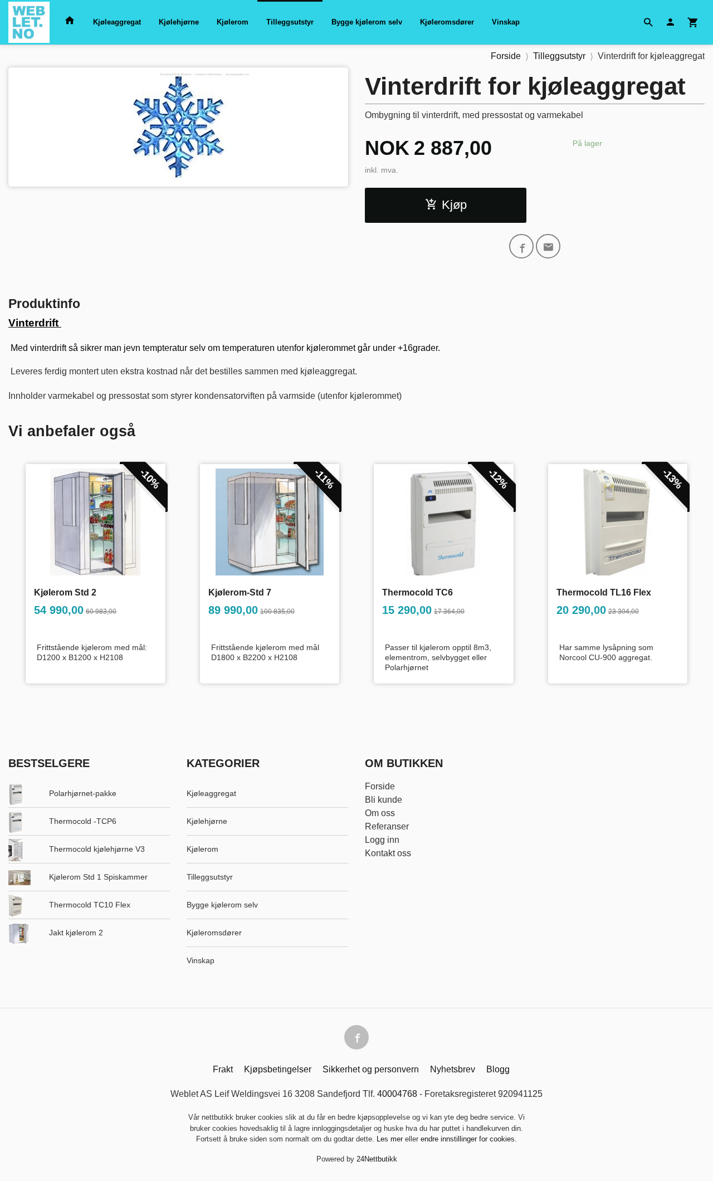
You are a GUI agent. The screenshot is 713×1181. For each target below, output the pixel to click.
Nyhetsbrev (452, 1069)
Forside (506, 56)
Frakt (223, 1069)
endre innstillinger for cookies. (469, 1139)
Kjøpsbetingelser (277, 1069)
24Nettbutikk (376, 1159)
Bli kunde (383, 799)
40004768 (397, 1094)
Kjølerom (232, 22)
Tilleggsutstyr (290, 22)
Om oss (380, 813)
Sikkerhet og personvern (371, 1069)
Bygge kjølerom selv (366, 22)
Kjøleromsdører (447, 22)
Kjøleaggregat (117, 22)
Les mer (391, 1139)
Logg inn (382, 840)
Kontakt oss (388, 853)
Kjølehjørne (179, 22)
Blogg (498, 1069)
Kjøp (454, 205)
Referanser (387, 826)
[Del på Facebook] (521, 246)
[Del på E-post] (548, 246)
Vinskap (506, 22)
